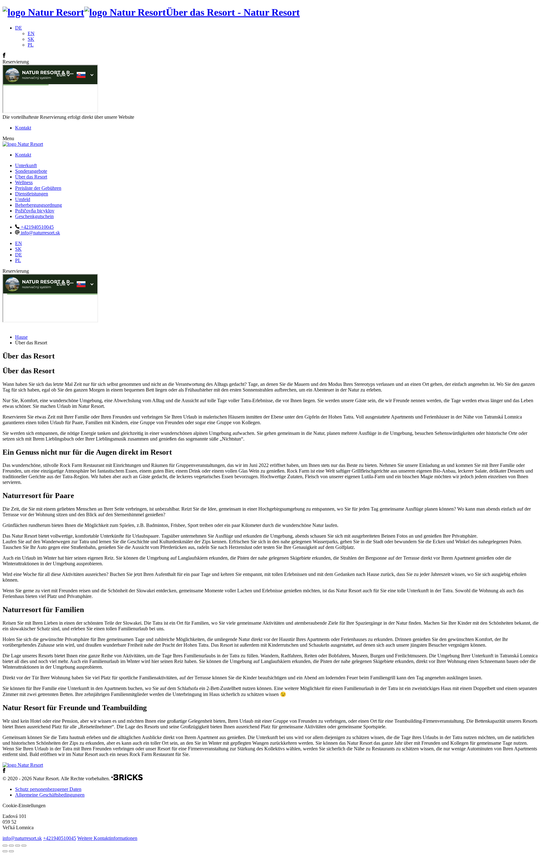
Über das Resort (31, 176)
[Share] (11, 846)
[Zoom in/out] (23, 846)
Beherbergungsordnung (38, 205)
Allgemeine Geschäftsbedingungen (50, 794)
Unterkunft (26, 165)
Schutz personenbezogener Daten (48, 789)
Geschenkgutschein (34, 216)
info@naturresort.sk (39, 232)
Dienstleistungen (31, 193)
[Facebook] (4, 56)
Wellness (24, 182)
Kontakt (23, 127)
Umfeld (22, 199)
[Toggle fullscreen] (17, 846)
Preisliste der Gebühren (38, 188)
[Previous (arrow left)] (5, 851)
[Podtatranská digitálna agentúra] (127, 778)
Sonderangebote (31, 171)
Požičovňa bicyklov (34, 210)
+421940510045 (36, 227)
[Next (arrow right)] (11, 851)
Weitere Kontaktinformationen (107, 838)
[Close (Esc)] (5, 846)
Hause (21, 337)
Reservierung (16, 61)
